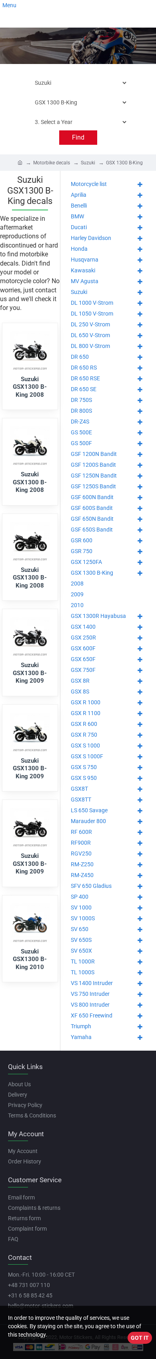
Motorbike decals (51, 163)
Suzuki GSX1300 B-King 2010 (30, 959)
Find (78, 137)
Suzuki (88, 163)
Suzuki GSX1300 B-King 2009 (30, 673)
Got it (140, 1338)
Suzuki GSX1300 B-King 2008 (30, 387)
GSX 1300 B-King (124, 163)
